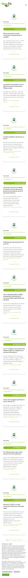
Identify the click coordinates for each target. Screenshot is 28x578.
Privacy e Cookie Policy (11, 563)
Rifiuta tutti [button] (16, 571)
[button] (26, 4)
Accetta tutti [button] (5, 574)
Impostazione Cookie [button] (7, 571)
